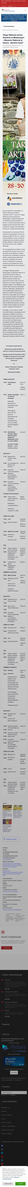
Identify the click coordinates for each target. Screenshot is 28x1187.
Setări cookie (8, 1183)
